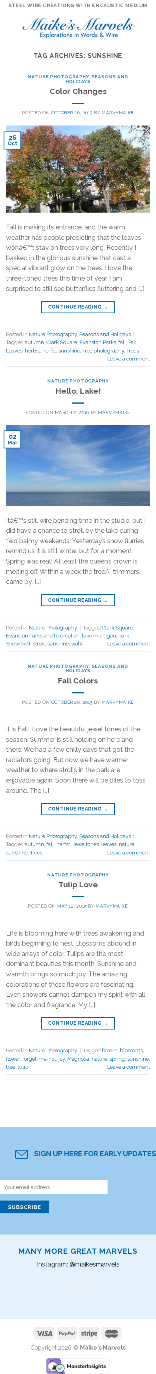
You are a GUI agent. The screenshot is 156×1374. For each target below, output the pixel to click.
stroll (39, 644)
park (123, 636)
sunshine (69, 351)
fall (122, 342)
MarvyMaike (118, 112)
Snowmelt (18, 644)
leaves (108, 844)
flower (13, 1059)
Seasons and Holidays (97, 79)
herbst (32, 351)
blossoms (131, 1050)
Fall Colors (78, 680)
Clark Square (61, 342)
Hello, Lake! (78, 390)
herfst (49, 351)
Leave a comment (128, 359)
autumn (34, 342)
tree (10, 1067)
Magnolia (78, 1059)
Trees (132, 351)
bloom (110, 1050)
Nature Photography (58, 77)
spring (117, 1059)
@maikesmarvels (95, 1264)
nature (126, 844)
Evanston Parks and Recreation (43, 636)
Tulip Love (78, 884)
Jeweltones (85, 844)
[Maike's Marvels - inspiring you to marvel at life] (79, 26)
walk (76, 644)
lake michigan (99, 636)
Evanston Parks (98, 342)
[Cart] (146, 26)
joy (61, 1059)
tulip (23, 1067)
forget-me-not (39, 1059)
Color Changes (78, 91)
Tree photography (103, 351)
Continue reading (78, 307)
